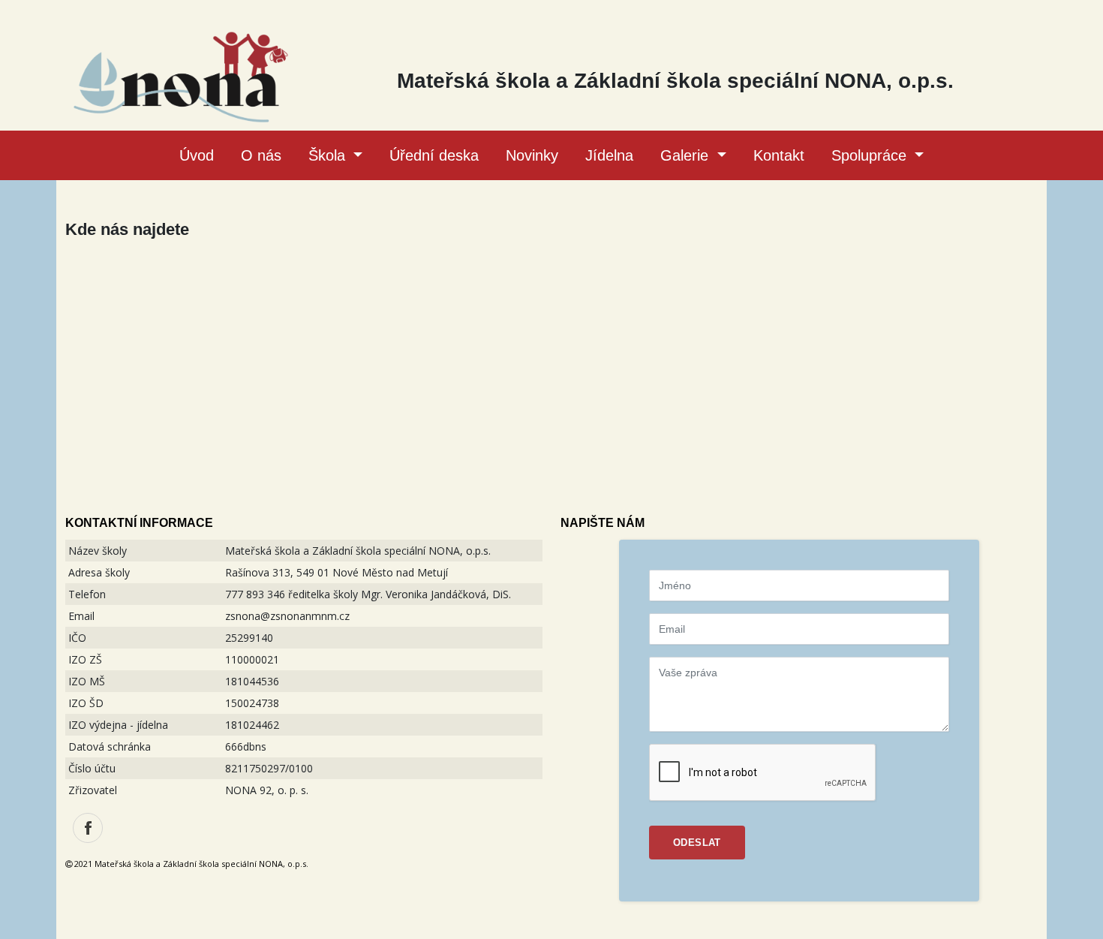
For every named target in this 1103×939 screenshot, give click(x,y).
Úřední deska (434, 155)
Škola (329, 155)
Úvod (196, 155)
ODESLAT (697, 842)
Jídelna (609, 155)
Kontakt (778, 155)
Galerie (686, 155)
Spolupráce (871, 155)
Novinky (532, 155)
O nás (261, 155)
